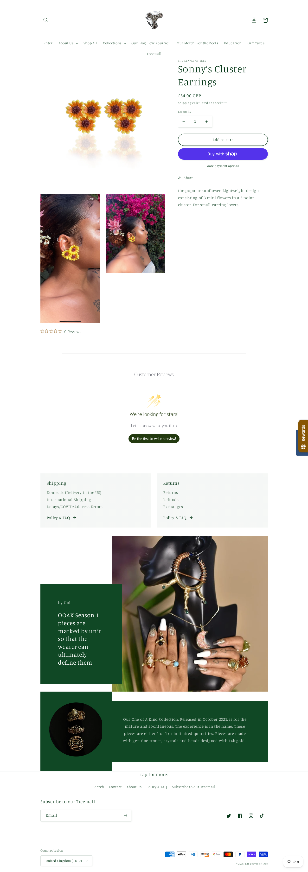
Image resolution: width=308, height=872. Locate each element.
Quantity (184, 112)
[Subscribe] (125, 815)
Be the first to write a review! (154, 438)
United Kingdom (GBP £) (64, 861)
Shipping (185, 103)
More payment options (222, 166)
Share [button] (188, 178)
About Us (134, 787)
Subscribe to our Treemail (193, 787)
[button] (45, 20)
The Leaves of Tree (256, 863)
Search (98, 787)
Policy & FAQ (58, 517)
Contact (115, 787)
